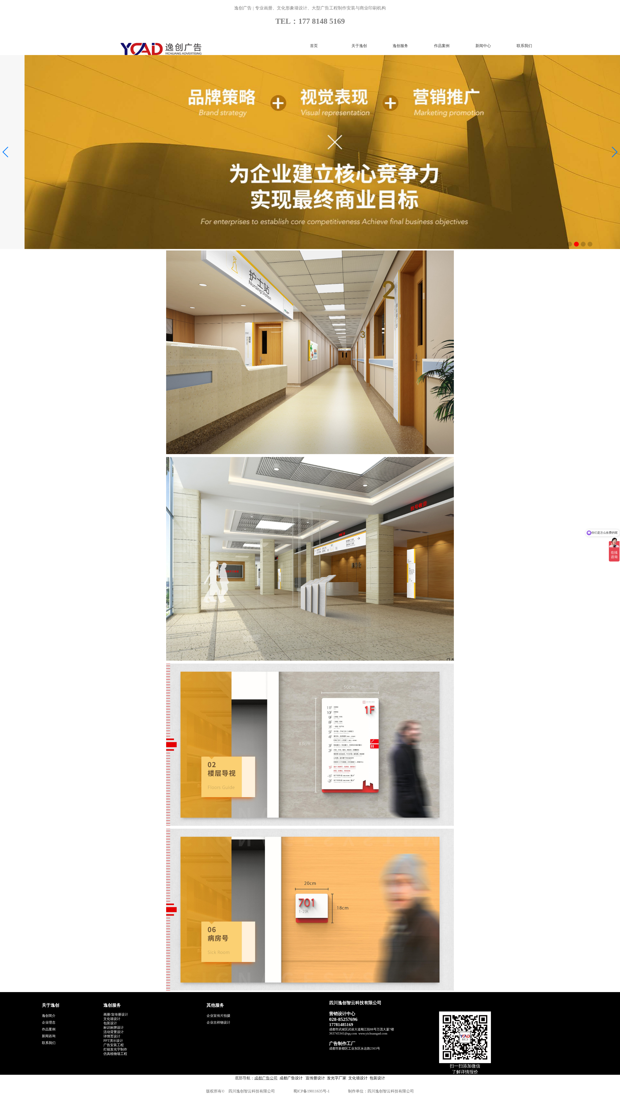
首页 (314, 46)
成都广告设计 (291, 1078)
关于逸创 (359, 46)
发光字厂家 (336, 1078)
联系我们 (524, 46)
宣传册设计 (315, 1078)
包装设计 (377, 1078)
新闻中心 (483, 46)
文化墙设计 (358, 1078)
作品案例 (442, 46)
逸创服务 (400, 46)
